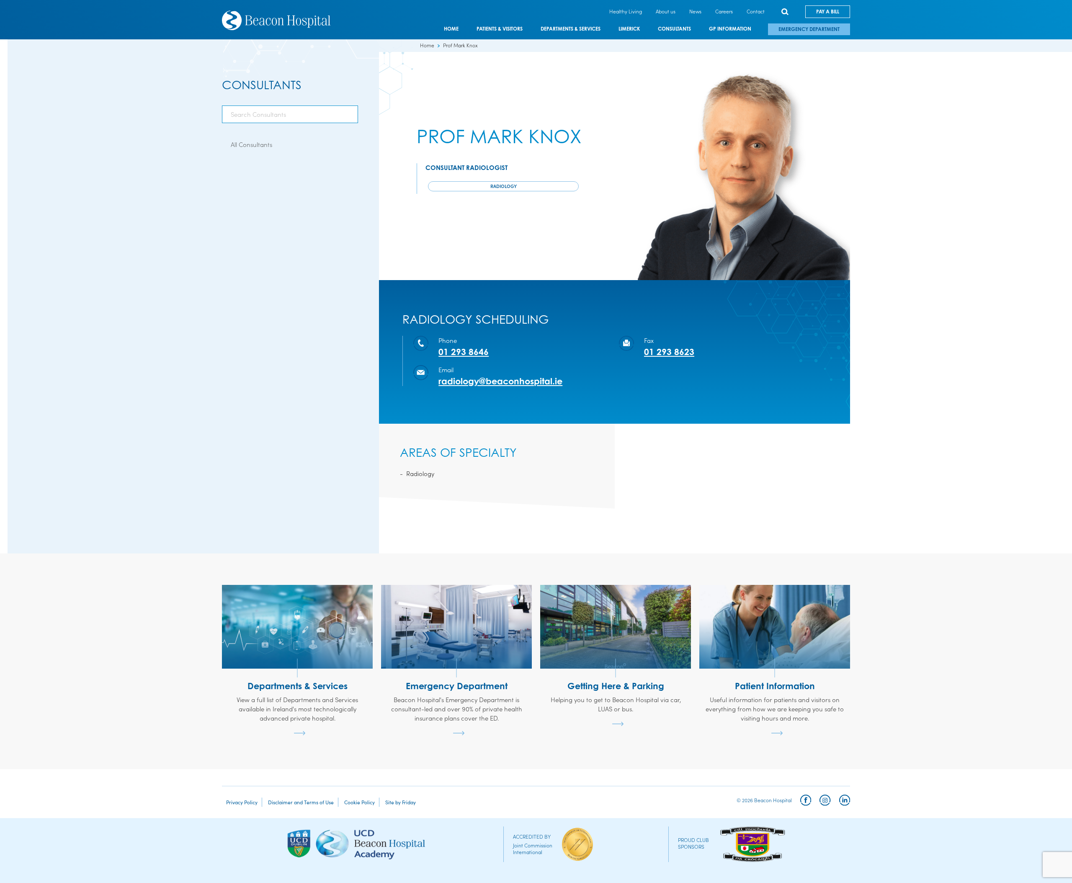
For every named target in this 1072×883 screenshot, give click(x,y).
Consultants (674, 29)
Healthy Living (625, 11)
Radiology (503, 186)
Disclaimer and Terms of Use (301, 802)
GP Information (730, 29)
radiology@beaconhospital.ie (500, 381)
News (695, 11)
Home (451, 29)
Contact (756, 11)
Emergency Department (809, 29)
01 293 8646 (463, 351)
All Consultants (251, 144)
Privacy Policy (242, 802)
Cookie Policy (359, 802)
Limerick (629, 29)
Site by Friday (400, 802)
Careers (724, 11)
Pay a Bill (827, 11)
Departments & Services (570, 29)
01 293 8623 (669, 351)
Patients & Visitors (500, 29)
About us (665, 11)
